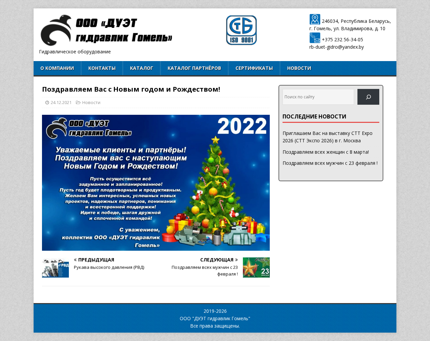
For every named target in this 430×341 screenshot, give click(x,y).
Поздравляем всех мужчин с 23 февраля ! (330, 163)
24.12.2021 (61, 102)
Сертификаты (254, 68)
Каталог (141, 68)
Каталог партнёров (194, 68)
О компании (57, 68)
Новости (299, 68)
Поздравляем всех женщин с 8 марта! (326, 152)
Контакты (102, 68)
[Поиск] (368, 97)
